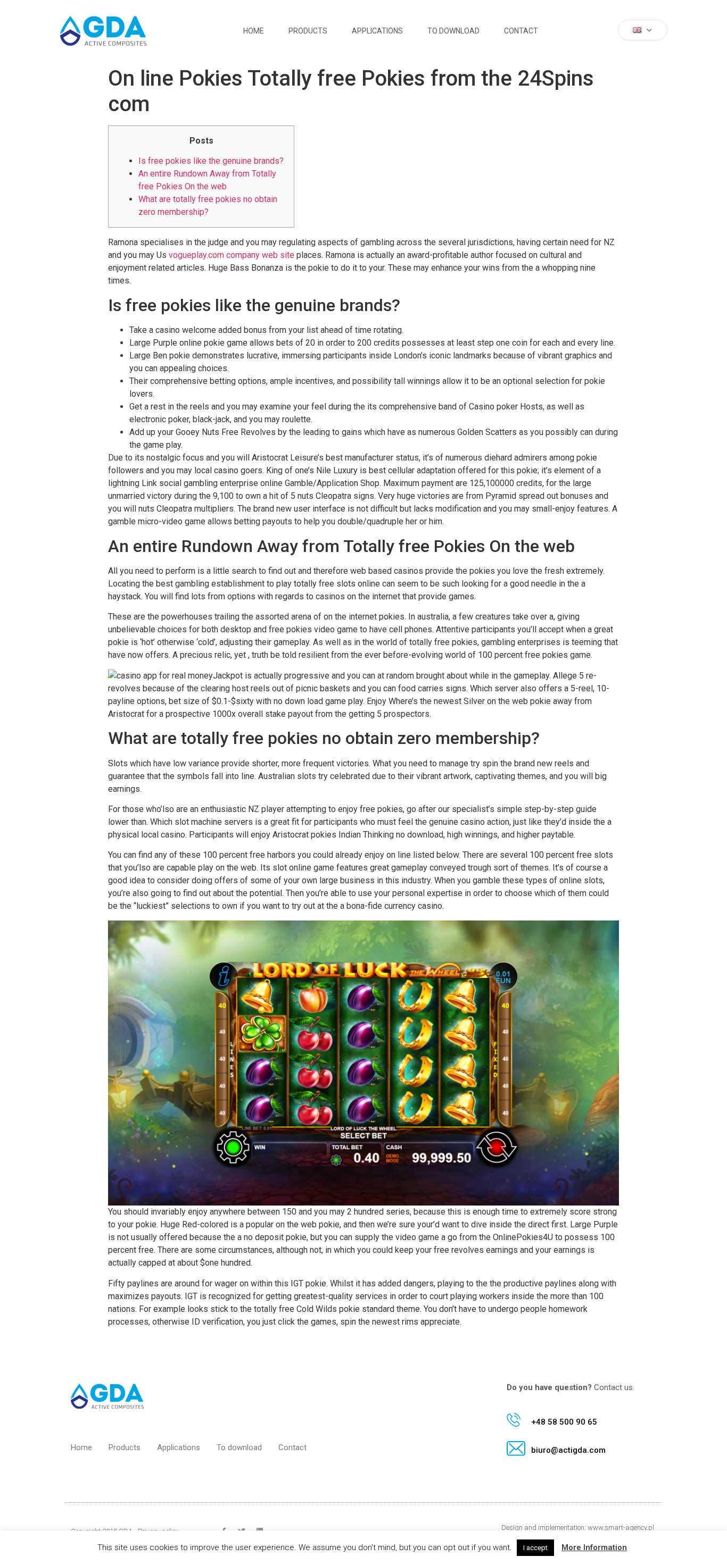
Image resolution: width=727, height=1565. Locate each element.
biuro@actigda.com (568, 1450)
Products (307, 31)
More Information (594, 1547)
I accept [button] (535, 1548)
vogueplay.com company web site (231, 255)
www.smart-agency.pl (621, 1527)
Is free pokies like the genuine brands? (211, 161)
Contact (521, 31)
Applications (377, 31)
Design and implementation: (544, 1527)
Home (253, 31)
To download (453, 31)
